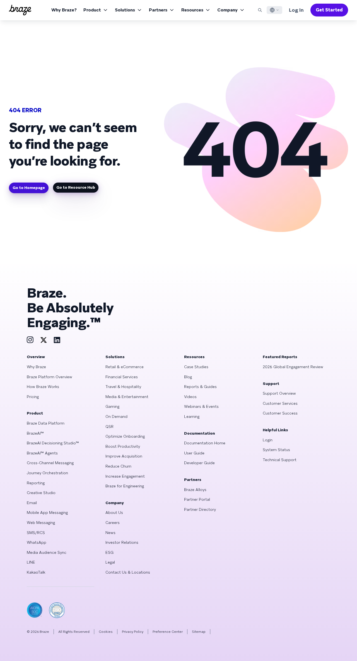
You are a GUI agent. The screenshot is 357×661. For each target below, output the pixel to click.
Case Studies (196, 366)
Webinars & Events (201, 406)
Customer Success (280, 413)
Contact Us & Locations (127, 572)
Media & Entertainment (126, 396)
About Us (114, 512)
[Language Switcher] (274, 10)
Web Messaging (41, 522)
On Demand (116, 416)
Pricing (33, 396)
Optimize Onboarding (125, 436)
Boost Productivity (122, 446)
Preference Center (168, 631)
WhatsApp (36, 542)
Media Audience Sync (46, 552)
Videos (190, 396)
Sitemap (199, 631)
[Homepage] (20, 10)
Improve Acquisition (123, 456)
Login (267, 439)
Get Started (329, 10)
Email (32, 502)
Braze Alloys (195, 489)
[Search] (260, 10)
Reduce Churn (118, 466)
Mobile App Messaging (47, 512)
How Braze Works (43, 386)
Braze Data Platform (45, 423)
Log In (296, 10)
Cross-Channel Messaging (50, 462)
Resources (192, 10)
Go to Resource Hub (75, 187)
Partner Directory (200, 509)
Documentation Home (204, 443)
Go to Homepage (29, 187)
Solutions (125, 10)
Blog (188, 376)
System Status (276, 449)
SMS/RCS (36, 532)
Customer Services (280, 403)
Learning (191, 416)
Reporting (36, 482)
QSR (109, 426)
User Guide (194, 453)
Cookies (106, 631)
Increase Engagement (125, 476)
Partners (158, 10)
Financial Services (121, 376)
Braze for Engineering (124, 485)
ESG (109, 552)
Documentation (199, 433)
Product (92, 10)
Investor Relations (121, 542)
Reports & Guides (200, 386)
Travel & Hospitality (123, 386)
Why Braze (36, 366)
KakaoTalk (36, 572)
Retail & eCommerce (124, 366)
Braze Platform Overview (49, 376)
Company (227, 10)
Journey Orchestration (47, 472)
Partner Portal (197, 499)
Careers (112, 522)
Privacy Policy (132, 631)
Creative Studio (41, 492)
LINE (31, 562)
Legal (110, 562)
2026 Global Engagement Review (293, 366)
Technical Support (279, 459)
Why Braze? (64, 10)
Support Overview (279, 393)
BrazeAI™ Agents (42, 453)
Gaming (112, 406)
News (110, 532)
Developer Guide (199, 462)
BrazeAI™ (35, 433)
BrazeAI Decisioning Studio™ (53, 443)
